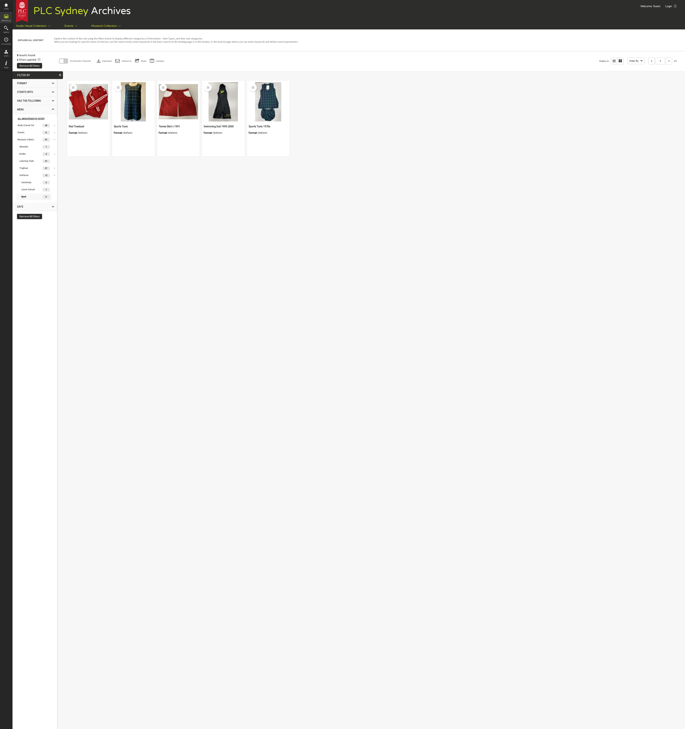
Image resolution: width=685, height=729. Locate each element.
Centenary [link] (26, 182)
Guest (656, 6)
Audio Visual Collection (31, 26)
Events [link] (21, 132)
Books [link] (22, 154)
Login (6, 56)
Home (6, 9)
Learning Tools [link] (26, 161)
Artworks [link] (23, 147)
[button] (123, 61)
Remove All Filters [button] (29, 65)
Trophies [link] (23, 168)
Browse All (6, 20)
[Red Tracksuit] (88, 101)
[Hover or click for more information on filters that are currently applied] (38, 59)
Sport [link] (23, 196)
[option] (35, 125)
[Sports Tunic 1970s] (268, 101)
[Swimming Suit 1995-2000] (223, 101)
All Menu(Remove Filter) (31, 119)
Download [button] (104, 61)
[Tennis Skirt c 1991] (178, 101)
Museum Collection (104, 26)
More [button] (6, 68)
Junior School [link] (28, 189)
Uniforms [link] (24, 175)
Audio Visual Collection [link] (26, 125)
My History (6, 44)
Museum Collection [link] (26, 139)
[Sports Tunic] (133, 101)
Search (6, 32)
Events (68, 26)
